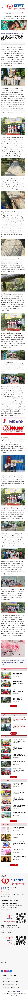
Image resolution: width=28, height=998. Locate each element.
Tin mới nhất (7, 34)
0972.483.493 (16, 991)
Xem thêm (13, 706)
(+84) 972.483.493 (12, 887)
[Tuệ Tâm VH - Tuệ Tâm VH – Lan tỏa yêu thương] (16, 7)
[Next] (25, 26)
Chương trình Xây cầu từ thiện (12, 34)
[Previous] (2, 26)
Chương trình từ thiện (6, 33)
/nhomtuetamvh (6, 892)
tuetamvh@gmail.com (9, 890)
